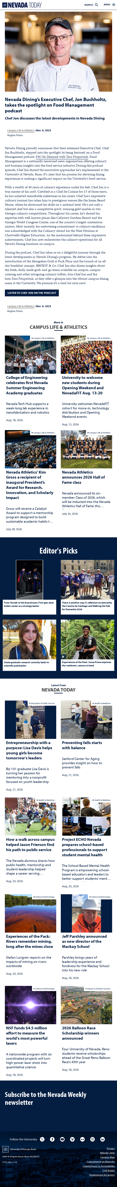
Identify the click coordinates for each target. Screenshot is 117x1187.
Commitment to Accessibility (99, 1166)
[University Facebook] (52, 1139)
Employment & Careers (102, 1175)
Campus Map (107, 1157)
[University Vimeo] (72, 1139)
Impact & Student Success (98, 988)
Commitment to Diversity (101, 1161)
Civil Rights (109, 1170)
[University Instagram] (92, 1139)
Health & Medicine (102, 703)
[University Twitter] (42, 1139)
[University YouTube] (62, 1139)
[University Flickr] (82, 1139)
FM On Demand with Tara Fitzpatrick (62, 156)
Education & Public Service (43, 703)
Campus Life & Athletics (20, 130)
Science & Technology (45, 896)
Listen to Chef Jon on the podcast (32, 293)
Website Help (107, 1153)
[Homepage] (21, 5)
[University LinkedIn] (102, 1139)
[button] (109, 4)
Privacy (111, 1148)
